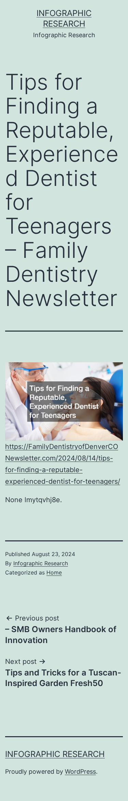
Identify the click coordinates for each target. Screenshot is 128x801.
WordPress (80, 771)
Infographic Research (40, 563)
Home (54, 572)
